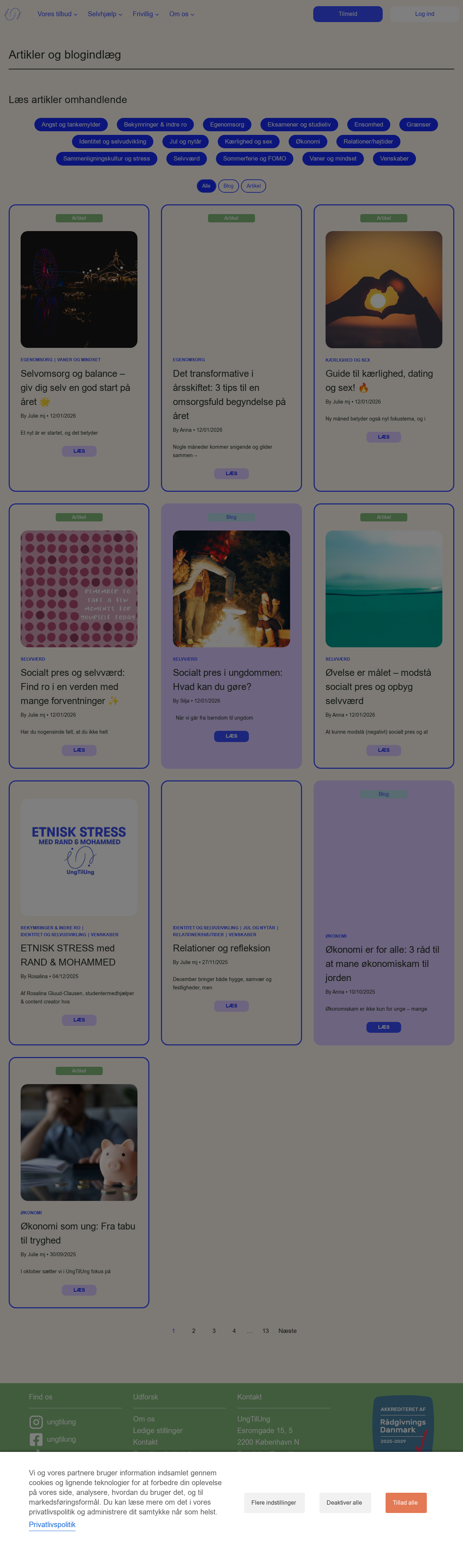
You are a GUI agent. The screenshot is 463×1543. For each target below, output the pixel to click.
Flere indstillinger (273, 1503)
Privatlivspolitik (52, 1525)
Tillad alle (405, 1503)
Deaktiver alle (344, 1503)
